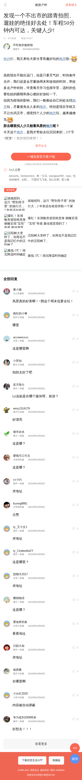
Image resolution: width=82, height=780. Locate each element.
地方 (62, 59)
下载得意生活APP (32, 760)
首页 (75, 748)
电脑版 (56, 760)
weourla (14, 175)
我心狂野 (54, 179)
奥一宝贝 (42, 175)
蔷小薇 (65, 179)
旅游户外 (41, 5)
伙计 (6, 59)
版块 (75, 758)
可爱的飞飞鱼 (39, 179)
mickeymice (28, 175)
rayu (68, 175)
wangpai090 (56, 175)
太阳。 (25, 179)
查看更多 (41, 744)
